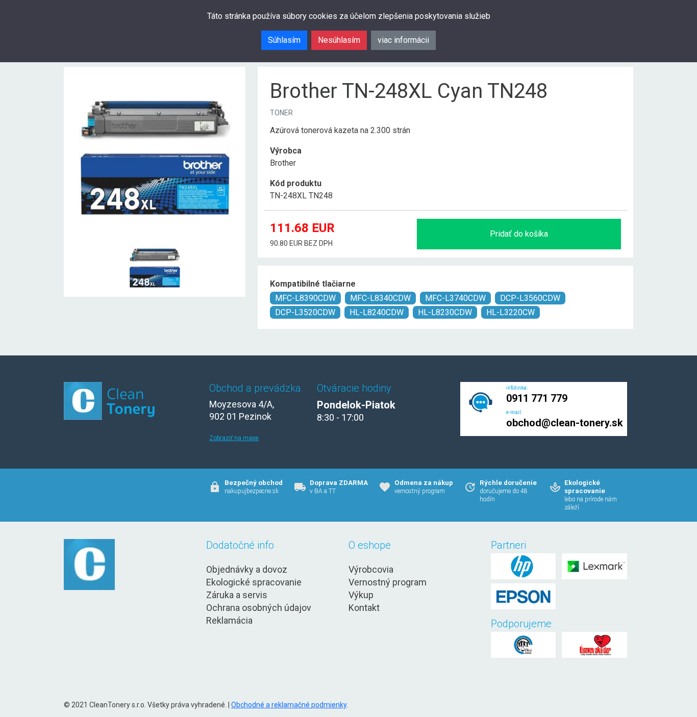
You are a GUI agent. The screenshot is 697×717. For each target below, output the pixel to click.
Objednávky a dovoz (246, 569)
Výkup (361, 595)
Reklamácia (229, 620)
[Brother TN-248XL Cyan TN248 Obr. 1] (154, 243)
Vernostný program (387, 582)
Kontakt (364, 607)
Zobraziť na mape (234, 438)
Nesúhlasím (339, 40)
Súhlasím (284, 40)
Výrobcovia (370, 569)
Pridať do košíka (519, 234)
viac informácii (403, 40)
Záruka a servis (236, 595)
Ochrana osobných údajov (258, 607)
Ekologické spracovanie (254, 582)
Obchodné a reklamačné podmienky (288, 705)
